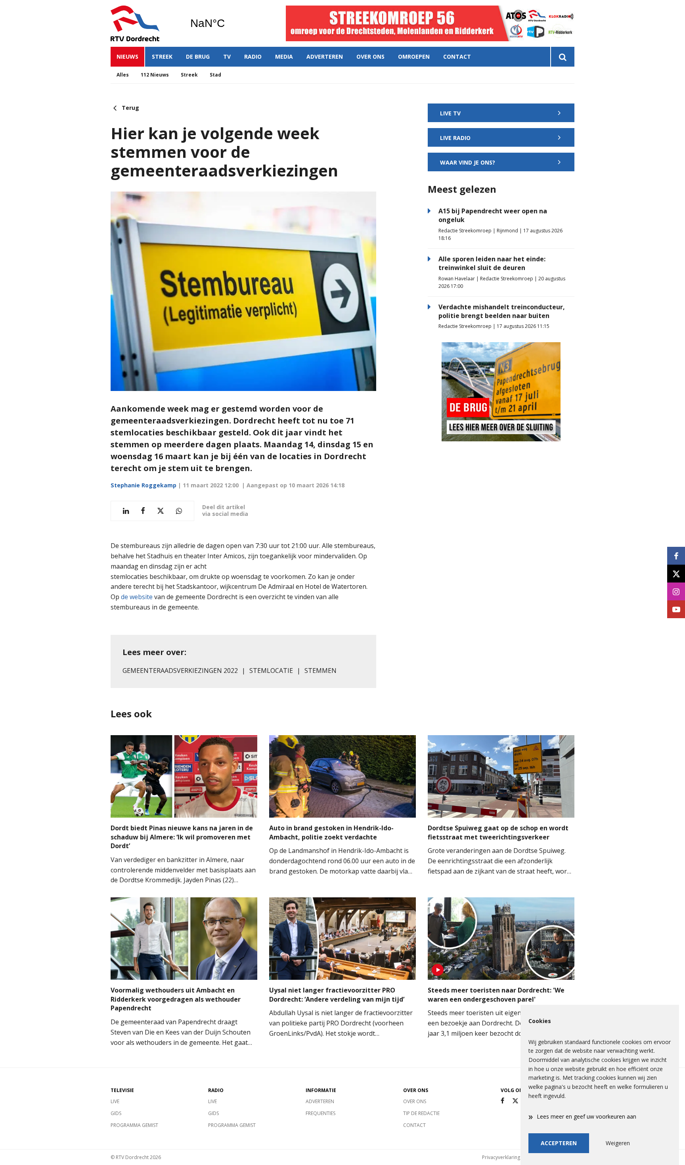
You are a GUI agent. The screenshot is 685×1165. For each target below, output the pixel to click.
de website (137, 596)
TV (227, 56)
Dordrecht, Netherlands (228, 23)
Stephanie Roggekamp (143, 485)
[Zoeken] (562, 57)
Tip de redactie (421, 1113)
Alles (123, 74)
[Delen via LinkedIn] (126, 511)
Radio (253, 56)
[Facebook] (502, 1101)
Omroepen (414, 56)
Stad (215, 74)
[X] (515, 1101)
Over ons (370, 56)
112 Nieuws (155, 74)
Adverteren (324, 56)
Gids (116, 1113)
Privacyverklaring (501, 1157)
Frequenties (320, 1113)
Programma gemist (134, 1125)
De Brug (198, 56)
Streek (162, 56)
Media (284, 56)
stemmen (320, 670)
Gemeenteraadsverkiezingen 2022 (180, 670)
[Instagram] (676, 591)
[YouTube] (676, 609)
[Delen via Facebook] (143, 511)
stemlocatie (271, 670)
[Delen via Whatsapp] (179, 511)
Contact (457, 56)
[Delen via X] (160, 511)
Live (115, 1101)
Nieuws (127, 56)
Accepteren (559, 1143)
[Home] (144, 23)
